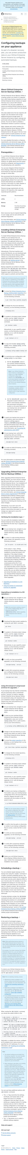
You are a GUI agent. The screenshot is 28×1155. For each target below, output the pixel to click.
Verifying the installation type (11, 517)
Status (22, 1148)
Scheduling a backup (10, 868)
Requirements (20, 163)
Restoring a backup (9, 917)
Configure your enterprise (10, 20)
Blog (15, 1149)
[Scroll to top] (24, 1151)
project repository (17, 740)
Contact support (7, 1135)
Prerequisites (7, 152)
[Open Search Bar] (22, 14)
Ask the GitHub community (9, 1133)
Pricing (3, 1149)
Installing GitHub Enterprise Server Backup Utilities (13, 231)
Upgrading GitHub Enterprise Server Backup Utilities (13, 473)
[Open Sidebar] (2, 19)
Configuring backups (9, 21)
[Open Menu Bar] (25, 14)
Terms (13, 1148)
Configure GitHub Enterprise (10, 18)
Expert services (9, 1149)
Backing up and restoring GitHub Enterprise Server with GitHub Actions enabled (14, 1005)
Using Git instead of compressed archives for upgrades (13, 687)
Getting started (15, 260)
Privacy (18, 1148)
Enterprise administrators (10, 17)
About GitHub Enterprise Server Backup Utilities (12, 90)
